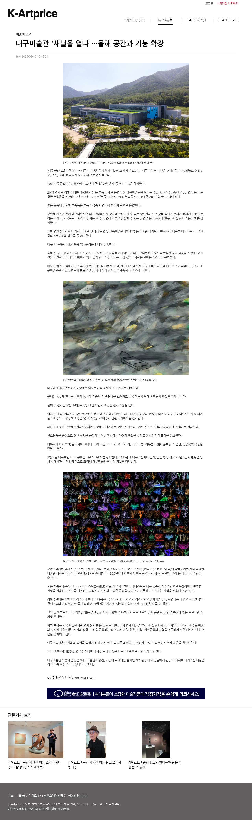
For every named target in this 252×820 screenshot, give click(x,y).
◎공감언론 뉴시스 (58, 677)
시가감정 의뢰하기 (227, 3)
